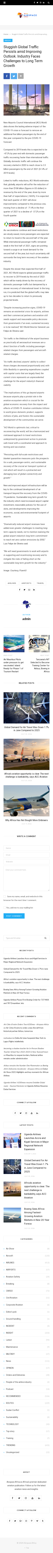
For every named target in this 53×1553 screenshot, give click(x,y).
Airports (26, 583)
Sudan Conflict (12, 1410)
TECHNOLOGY (12, 1424)
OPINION (10, 1368)
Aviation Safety (13, 1277)
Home (6, 34)
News (8, 1361)
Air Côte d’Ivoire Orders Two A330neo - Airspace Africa (26, 1024)
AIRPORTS (11, 1270)
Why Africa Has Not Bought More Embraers (26, 820)
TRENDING (10, 1445)
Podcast (9, 1389)
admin (26, 619)
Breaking (10, 1284)
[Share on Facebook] (7, 76)
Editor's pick (11, 1312)
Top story (10, 1431)
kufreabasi (8, 1038)
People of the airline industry (19, 1382)
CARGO (9, 1291)
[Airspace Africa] (26, 15)
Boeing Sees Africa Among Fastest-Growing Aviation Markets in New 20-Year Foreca (36, 1216)
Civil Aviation (11, 1298)
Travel (40, 583)
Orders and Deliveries (15, 1375)
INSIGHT (8, 40)
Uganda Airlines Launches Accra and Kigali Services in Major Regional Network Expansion (36, 1142)
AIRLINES (10, 1262)
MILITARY (10, 1354)
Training (9, 1438)
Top (27, 1548)
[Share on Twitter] (14, 76)
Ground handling (13, 1319)
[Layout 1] (26, 226)
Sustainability (12, 1417)
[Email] (29, 590)
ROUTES (10, 1403)
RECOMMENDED (13, 1396)
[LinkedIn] (34, 590)
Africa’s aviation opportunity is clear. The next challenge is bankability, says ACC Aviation (36, 1190)
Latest (9, 1340)
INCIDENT (10, 1326)
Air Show (10, 1249)
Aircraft (9, 1256)
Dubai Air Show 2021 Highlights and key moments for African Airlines (26, 1072)
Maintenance (12, 1347)
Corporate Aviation (14, 1305)
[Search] (48, 2)
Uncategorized (12, 1452)
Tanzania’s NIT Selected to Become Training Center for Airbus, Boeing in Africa (40, 665)
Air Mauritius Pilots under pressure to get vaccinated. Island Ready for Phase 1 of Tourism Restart (14, 665)
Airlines (12, 583)
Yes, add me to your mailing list (19, 907)
